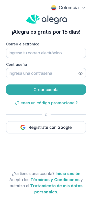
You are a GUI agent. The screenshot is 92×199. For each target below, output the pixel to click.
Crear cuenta (46, 89)
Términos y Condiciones (54, 179)
